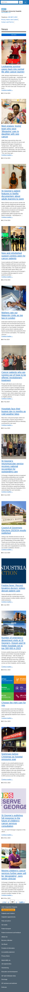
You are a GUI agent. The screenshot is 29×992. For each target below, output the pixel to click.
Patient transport (6, 928)
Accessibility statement (8, 952)
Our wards (4, 924)
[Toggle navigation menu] (25, 2)
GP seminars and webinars (9, 983)
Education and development (9, 971)
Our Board (4, 944)
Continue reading (7, 90)
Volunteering (5, 967)
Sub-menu (13, 34)
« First (4, 902)
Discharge (4, 979)
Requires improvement (8, 910)
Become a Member (6, 940)
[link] (12, 10)
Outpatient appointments (8, 917)
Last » (22, 902)
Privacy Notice (5, 956)
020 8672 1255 (12, 17)
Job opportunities (6, 964)
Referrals (4, 987)
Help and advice (6, 921)
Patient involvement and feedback (11, 932)
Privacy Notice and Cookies (9, 19)
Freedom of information (8, 948)
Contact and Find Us (7, 22)
